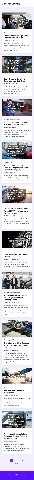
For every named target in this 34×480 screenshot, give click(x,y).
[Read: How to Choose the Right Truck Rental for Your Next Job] (17, 21)
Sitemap (23, 475)
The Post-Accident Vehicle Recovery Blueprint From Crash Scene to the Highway (16, 168)
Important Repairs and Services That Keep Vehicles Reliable (16, 123)
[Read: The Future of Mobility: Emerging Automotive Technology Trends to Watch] (17, 328)
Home (5, 32)
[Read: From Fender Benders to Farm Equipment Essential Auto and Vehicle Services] (17, 419)
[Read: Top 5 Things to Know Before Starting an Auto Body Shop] (17, 64)
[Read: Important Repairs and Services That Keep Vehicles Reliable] (17, 107)
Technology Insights (9, 340)
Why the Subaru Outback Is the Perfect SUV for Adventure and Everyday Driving (16, 211)
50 (22, 460)
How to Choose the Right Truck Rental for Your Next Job (16, 37)
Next (17, 464)
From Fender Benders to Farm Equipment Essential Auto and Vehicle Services (15, 436)
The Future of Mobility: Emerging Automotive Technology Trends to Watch (16, 345)
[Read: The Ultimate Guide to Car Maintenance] (17, 376)
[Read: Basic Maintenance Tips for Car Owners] (17, 239)
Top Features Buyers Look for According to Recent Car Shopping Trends (15, 297)
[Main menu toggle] (30, 4)
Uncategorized (8, 162)
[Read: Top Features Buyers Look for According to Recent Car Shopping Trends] (17, 280)
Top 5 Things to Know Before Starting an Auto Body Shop (15, 80)
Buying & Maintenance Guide (12, 119)
